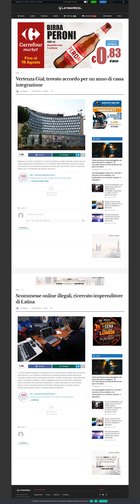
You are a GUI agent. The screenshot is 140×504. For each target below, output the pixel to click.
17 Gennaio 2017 (36, 91)
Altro (119, 16)
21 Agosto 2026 (107, 169)
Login (93, 1)
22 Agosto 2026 (111, 197)
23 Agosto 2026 (111, 223)
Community (90, 16)
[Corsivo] (30, 220)
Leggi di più (103, 501)
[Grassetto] (27, 220)
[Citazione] (43, 220)
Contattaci (39, 1)
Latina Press (23, 494)
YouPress (70, 16)
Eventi (55, 16)
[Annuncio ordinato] (38, 220)
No (96, 501)
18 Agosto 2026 (111, 210)
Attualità (108, 16)
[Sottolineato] (32, 220)
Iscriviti (103, 1)
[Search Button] (123, 2)
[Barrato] (35, 220)
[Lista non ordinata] (40, 220)
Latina (32, 16)
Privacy (26, 1)
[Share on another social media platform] (83, 155)
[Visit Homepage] (70, 8)
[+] (49, 220)
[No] (138, 501)
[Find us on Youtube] (103, 495)
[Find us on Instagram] (106, 495)
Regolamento (19, 1)
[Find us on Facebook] (99, 495)
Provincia (44, 16)
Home (22, 16)
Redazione (25, 91)
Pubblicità (32, 1)
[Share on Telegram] (78, 155)
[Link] (46, 220)
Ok (91, 501)
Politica (23, 73)
